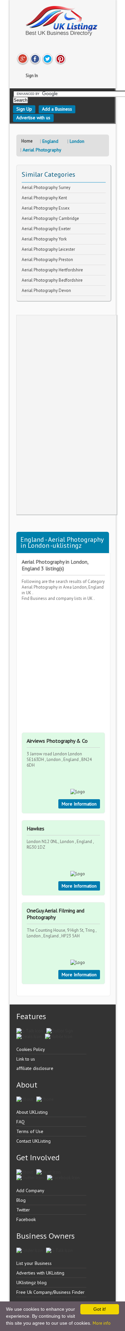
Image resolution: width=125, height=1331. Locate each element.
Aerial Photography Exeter (46, 229)
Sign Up (24, 109)
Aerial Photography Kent (44, 198)
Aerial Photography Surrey (46, 187)
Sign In (32, 75)
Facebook (26, 1219)
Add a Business (57, 109)
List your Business (34, 1263)
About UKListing (32, 1112)
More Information (79, 804)
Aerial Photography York (44, 239)
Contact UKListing (33, 1141)
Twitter (23, 1210)
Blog (21, 1200)
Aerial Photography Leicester (48, 249)
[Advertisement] (67, 415)
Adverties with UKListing (40, 1273)
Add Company (30, 1190)
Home (27, 141)
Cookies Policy (30, 1049)
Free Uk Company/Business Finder (50, 1292)
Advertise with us (33, 118)
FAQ (20, 1122)
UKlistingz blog (31, 1282)
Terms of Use (29, 1131)
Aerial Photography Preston (47, 259)
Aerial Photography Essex (46, 208)
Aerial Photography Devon (46, 290)
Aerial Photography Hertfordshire (52, 270)
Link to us (25, 1059)
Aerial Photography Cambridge (50, 218)
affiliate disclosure (34, 1068)
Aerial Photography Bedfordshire (52, 280)
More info (102, 1323)
